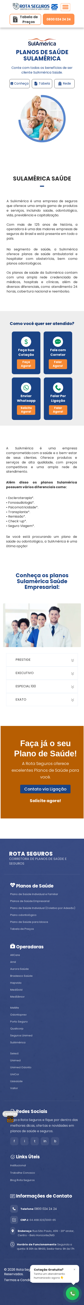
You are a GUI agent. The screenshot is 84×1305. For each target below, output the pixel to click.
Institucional (18, 1165)
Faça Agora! (26, 364)
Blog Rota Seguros (22, 1180)
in (45, 1141)
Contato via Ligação (45, 789)
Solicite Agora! (26, 410)
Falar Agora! (58, 364)
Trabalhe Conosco (22, 1173)
